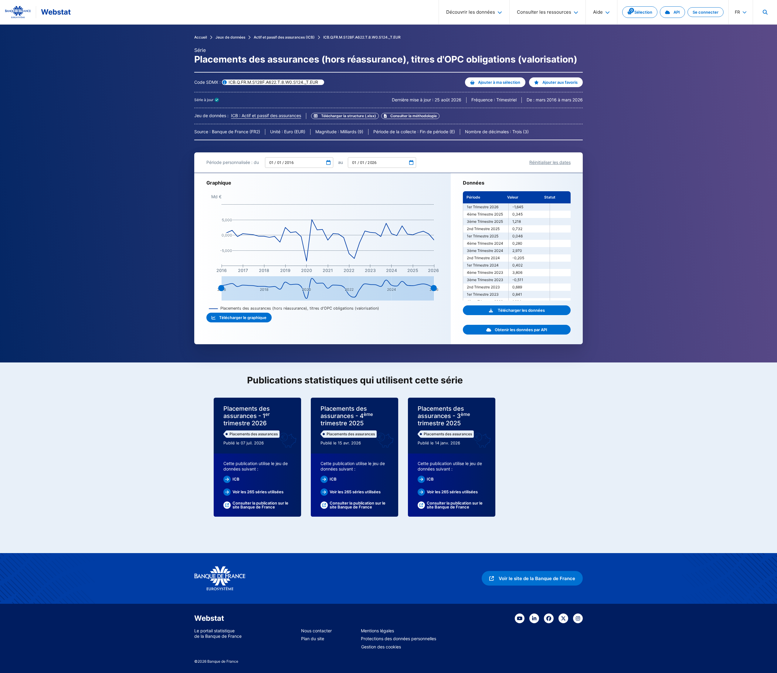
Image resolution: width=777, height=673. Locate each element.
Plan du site (312, 638)
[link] (639, 12)
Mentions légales (377, 630)
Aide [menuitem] (598, 12)
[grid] (517, 246)
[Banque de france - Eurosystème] (18, 12)
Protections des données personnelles (398, 638)
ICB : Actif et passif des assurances (266, 115)
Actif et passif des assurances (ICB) (284, 37)
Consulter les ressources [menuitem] (544, 12)
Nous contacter (316, 630)
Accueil (200, 37)
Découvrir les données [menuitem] (470, 12)
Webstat (56, 12)
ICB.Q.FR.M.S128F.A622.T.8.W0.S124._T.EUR (362, 37)
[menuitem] (765, 12)
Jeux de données (230, 37)
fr (737, 12)
